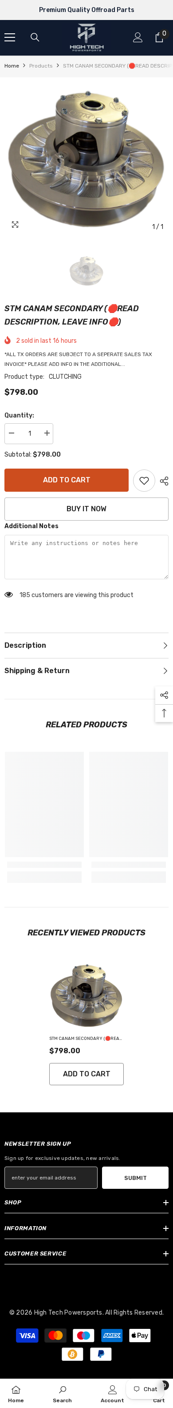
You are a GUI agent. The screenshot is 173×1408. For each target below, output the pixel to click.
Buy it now (86, 509)
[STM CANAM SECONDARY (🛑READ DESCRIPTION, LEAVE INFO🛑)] (86, 995)
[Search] (35, 37)
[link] (144, 480)
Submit (135, 1178)
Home (11, 66)
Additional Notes (31, 526)
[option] (86, 159)
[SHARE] (162, 481)
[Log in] (138, 37)
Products (41, 66)
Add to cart (66, 480)
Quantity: (19, 415)
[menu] (9, 37)
